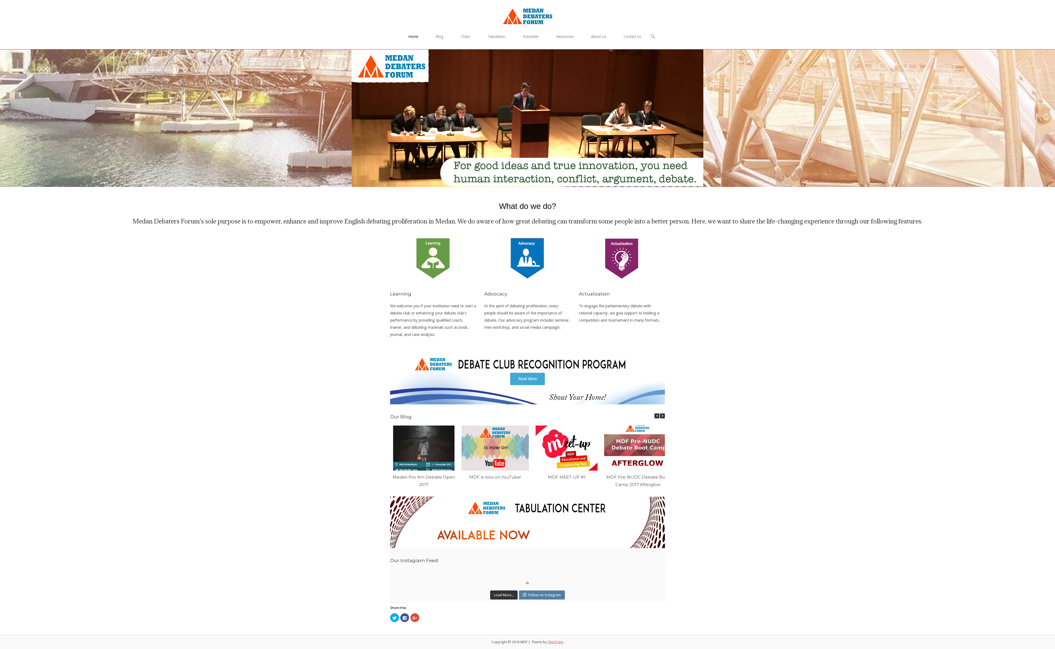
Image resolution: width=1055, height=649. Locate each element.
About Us (598, 36)
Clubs (465, 36)
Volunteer (531, 36)
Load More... (504, 595)
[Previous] (656, 415)
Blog (439, 36)
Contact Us (632, 36)
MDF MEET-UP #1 (566, 477)
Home (413, 36)
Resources (564, 36)
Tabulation (496, 36)
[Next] (662, 415)
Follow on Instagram (544, 595)
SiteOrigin (555, 642)
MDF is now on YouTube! (495, 477)
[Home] (528, 16)
